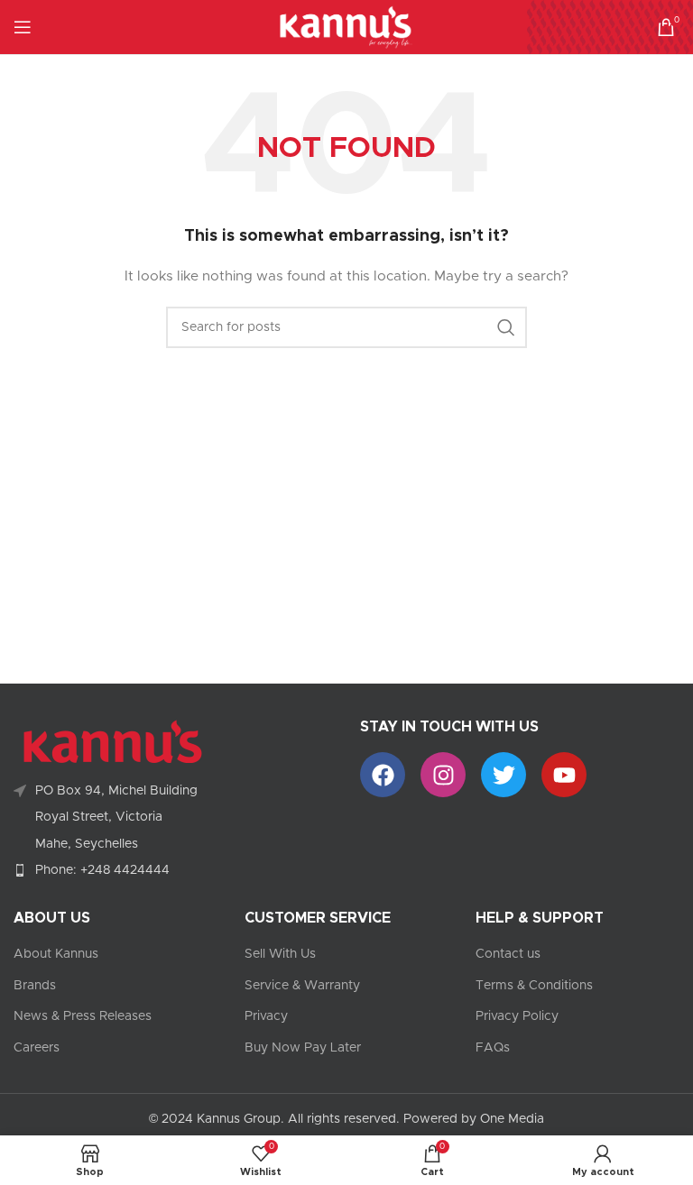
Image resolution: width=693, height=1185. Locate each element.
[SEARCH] (506, 327)
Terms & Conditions (534, 985)
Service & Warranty (302, 985)
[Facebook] (382, 774)
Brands (35, 985)
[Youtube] (564, 774)
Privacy (266, 1016)
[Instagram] (443, 774)
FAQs (493, 1048)
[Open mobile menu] (23, 27)
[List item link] (173, 870)
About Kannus (56, 954)
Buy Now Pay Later (303, 1048)
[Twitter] (503, 774)
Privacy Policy (517, 1016)
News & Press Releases (83, 1016)
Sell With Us (280, 954)
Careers (37, 1048)
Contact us (508, 954)
